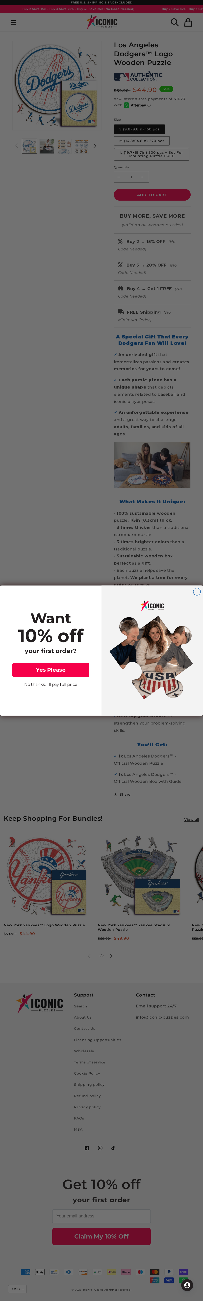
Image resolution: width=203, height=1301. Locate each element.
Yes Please (51, 669)
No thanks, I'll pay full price (50, 684)
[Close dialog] (197, 591)
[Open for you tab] (187, 1285)
